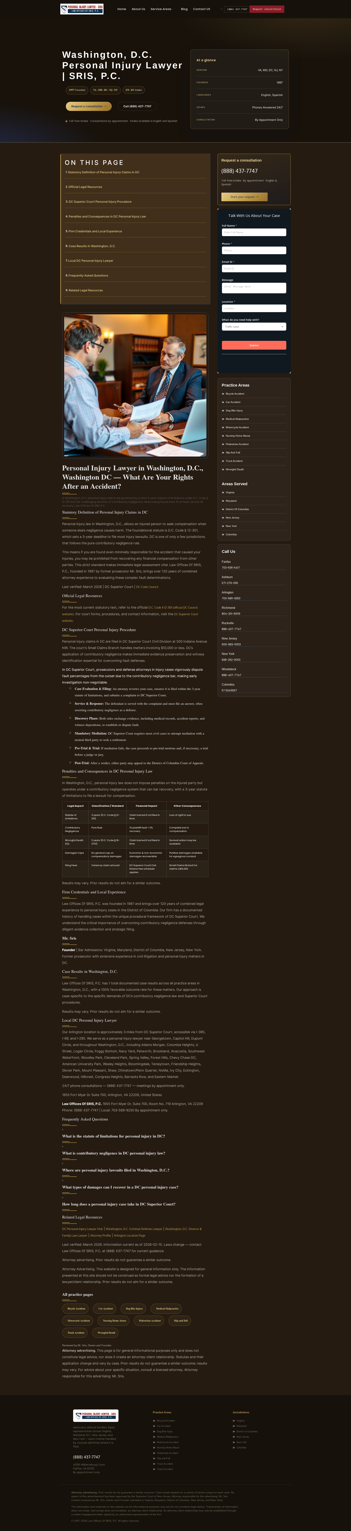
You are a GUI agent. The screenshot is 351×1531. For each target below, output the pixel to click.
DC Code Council (147, 587)
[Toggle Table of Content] (205, 159)
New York (228, 653)
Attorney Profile (100, 1235)
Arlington (227, 592)
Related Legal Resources (86, 290)
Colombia (228, 684)
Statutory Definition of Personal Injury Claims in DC (103, 172)
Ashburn (227, 577)
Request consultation (267, 9)
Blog (184, 9)
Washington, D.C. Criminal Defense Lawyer (134, 1229)
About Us (138, 9)
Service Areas (161, 9)
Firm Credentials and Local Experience (95, 231)
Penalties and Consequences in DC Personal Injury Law (107, 216)
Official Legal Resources (85, 187)
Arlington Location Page (129, 1235)
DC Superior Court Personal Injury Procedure (100, 201)
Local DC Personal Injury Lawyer (90, 260)
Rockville (228, 623)
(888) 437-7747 (237, 9)
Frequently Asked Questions (88, 275)
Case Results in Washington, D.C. (92, 246)
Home (121, 9)
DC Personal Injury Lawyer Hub (82, 1229)
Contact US (201, 9)
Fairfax (226, 561)
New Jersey (229, 638)
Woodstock (229, 669)
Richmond (228, 607)
